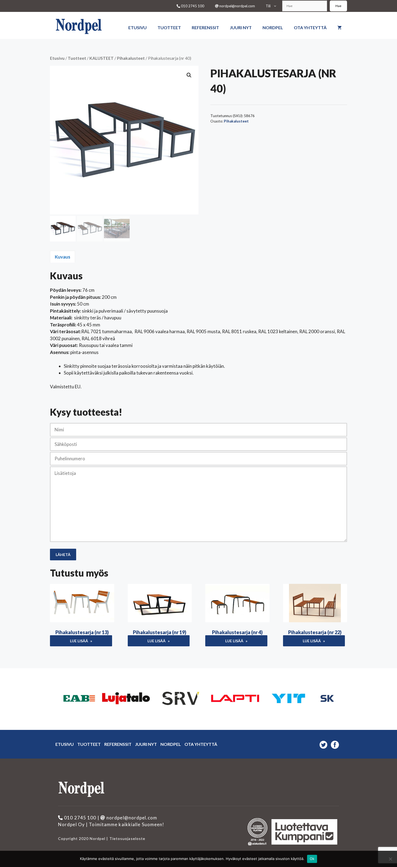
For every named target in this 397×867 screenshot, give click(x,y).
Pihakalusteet (131, 58)
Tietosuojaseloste (126, 838)
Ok (312, 858)
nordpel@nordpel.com (236, 6)
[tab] (62, 257)
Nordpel (273, 27)
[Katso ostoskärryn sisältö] (339, 22)
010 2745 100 (192, 6)
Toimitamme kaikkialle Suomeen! (126, 824)
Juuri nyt (241, 27)
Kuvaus (62, 257)
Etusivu (137, 27)
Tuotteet (169, 27)
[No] (390, 859)
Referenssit (205, 27)
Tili (268, 6)
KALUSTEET (101, 58)
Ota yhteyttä (310, 27)
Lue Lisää (79, 640)
